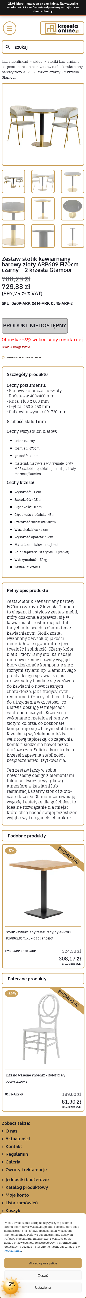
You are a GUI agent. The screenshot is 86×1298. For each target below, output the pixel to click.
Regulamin (17, 1154)
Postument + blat (21, 67)
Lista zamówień (22, 1202)
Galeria (13, 1162)
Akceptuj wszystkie (43, 1263)
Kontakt (14, 1146)
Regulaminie (12, 1250)
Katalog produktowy (27, 1187)
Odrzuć (43, 1275)
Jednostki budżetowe (27, 1179)
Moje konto (17, 1195)
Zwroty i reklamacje (26, 1169)
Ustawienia (43, 1287)
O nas (11, 1131)
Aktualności (18, 1138)
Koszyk (13, 1210)
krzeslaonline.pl (15, 62)
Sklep (38, 62)
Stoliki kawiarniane (63, 62)
